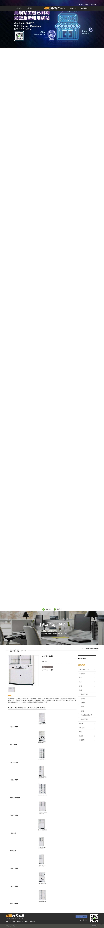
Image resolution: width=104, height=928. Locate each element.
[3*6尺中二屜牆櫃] (42, 860)
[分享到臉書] (49, 670)
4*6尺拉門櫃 (13, 833)
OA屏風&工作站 (84, 669)
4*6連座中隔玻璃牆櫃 (15, 797)
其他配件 (82, 727)
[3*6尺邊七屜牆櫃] (42, 772)
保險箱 (81, 723)
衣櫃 (82, 711)
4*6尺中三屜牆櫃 (14, 727)
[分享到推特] (47, 670)
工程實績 (26, 921)
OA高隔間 (82, 673)
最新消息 (29, 8)
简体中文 (87, 4)
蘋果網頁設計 (95, 925)
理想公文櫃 (84, 694)
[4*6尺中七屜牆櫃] (42, 878)
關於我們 (19, 8)
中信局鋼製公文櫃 (86, 715)
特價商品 (82, 740)
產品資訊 (62, 8)
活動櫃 (83, 698)
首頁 (83, 648)
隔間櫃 (83, 702)
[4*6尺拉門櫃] (42, 825)
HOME (81, 4)
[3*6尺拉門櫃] (42, 843)
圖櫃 (82, 707)
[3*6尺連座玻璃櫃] (42, 754)
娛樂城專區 (84, 8)
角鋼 (80, 732)
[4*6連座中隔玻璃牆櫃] (42, 789)
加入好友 (47, 609)
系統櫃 (81, 736)
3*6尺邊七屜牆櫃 (14, 780)
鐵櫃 (80, 690)
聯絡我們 (93, 4)
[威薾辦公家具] (52, 8)
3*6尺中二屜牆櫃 (14, 868)
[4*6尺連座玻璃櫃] (42, 896)
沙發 (80, 686)
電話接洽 (59, 609)
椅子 (80, 682)
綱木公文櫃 (84, 719)
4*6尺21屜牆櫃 (13, 744)
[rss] (52, 670)
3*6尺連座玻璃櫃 (14, 762)
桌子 (80, 677)
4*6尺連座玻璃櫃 (14, 903)
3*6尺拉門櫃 (13, 850)
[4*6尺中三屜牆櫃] (42, 719)
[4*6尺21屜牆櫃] (42, 736)
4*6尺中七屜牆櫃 (14, 886)
